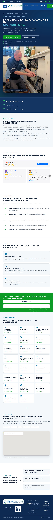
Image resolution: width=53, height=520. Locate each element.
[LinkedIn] (18, 512)
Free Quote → (26, 301)
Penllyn (20, 427)
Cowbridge (6, 427)
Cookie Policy (46, 505)
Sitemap (46, 510)
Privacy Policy (46, 508)
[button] (3, 176)
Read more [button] (7, 179)
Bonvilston (26, 427)
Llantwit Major (35, 427)
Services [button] (26, 6)
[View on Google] (6, 171)
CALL (45, 1)
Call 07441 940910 (12, 37)
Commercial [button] (34, 6)
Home (4, 13)
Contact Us (42, 6)
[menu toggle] (5, 6)
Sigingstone (10, 13)
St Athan (14, 427)
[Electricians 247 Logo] (15, 6)
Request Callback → (31, 37)
